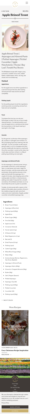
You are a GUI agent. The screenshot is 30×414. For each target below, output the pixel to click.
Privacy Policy (5, 403)
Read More (5, 354)
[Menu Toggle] (26, 2)
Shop (15, 385)
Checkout (15, 391)
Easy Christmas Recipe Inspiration (15, 350)
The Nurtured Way (15, 387)
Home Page (15, 383)
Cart (15, 389)
